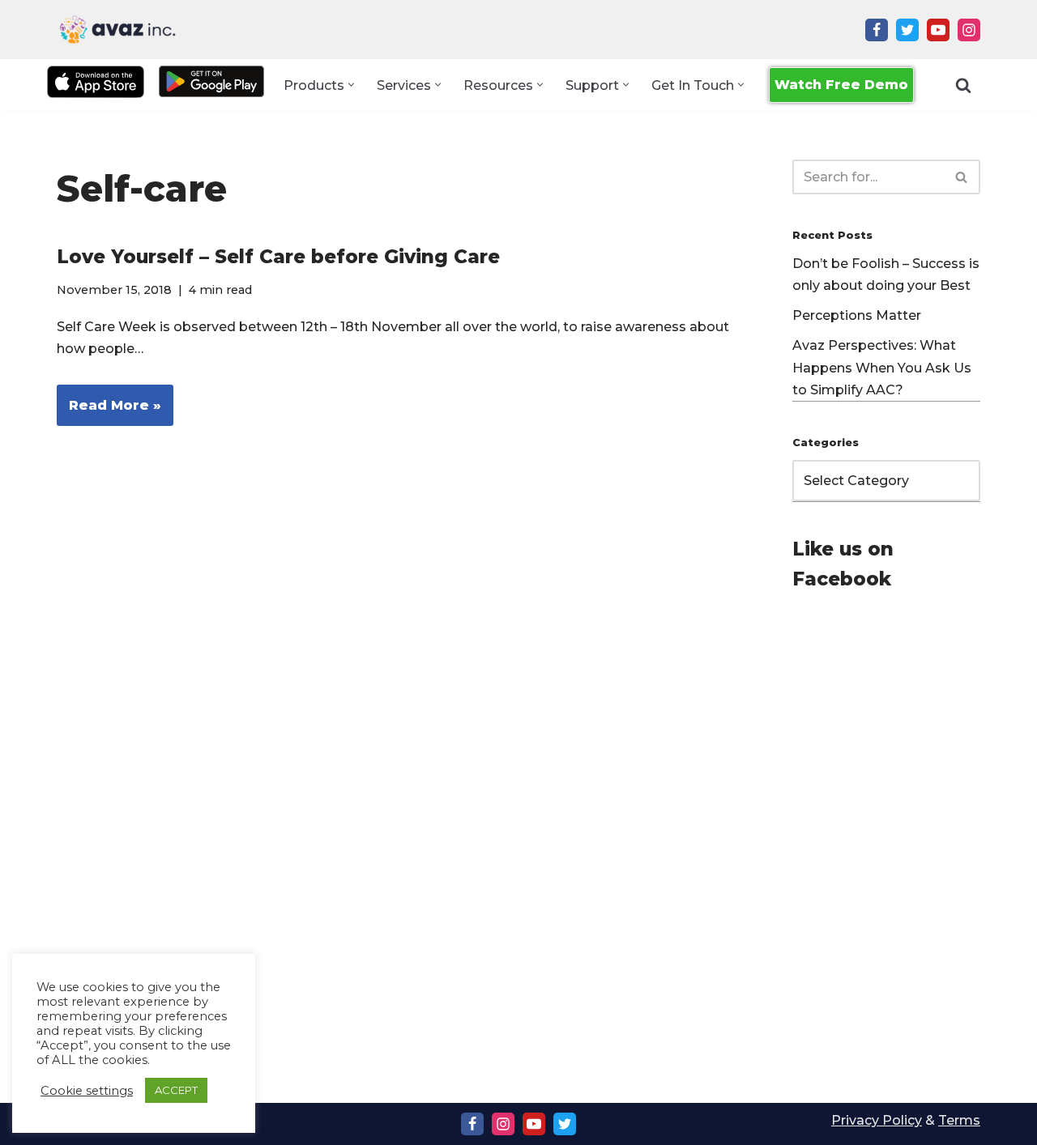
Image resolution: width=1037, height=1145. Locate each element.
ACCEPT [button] (176, 1089)
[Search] (963, 85)
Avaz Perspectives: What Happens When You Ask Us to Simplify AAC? (881, 367)
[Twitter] (907, 30)
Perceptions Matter (856, 315)
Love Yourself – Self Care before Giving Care (278, 256)
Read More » (109, 412)
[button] (351, 84)
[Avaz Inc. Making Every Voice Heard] (117, 30)
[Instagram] (969, 30)
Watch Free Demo (841, 84)
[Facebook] (876, 30)
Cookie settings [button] (87, 1090)
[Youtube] (938, 30)
